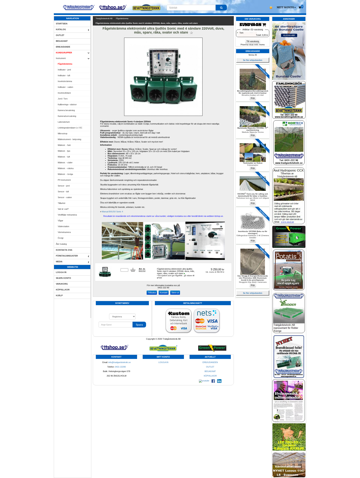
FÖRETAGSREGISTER (67, 256)
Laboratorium (64, 122)
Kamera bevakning (66, 110)
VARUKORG (62, 284)
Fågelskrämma (65, 64)
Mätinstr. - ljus (64, 151)
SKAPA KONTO (63, 278)
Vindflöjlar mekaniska (67, 215)
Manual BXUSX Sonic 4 (112, 211)
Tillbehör (61, 203)
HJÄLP (59, 295)
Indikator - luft (64, 75)
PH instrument (64, 180)
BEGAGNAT (62, 41)
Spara (139, 324)
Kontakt (163, 292)
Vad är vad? (63, 209)
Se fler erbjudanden (252, 60)
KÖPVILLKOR (63, 290)
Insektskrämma (65, 81)
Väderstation (63, 226)
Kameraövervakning (67, 116)
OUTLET (60, 35)
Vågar (60, 220)
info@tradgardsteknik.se (119, 362)
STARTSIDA (62, 23)
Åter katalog (61, 244)
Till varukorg (252, 41)
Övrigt (60, 238)
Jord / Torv (63, 99)
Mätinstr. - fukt (64, 145)
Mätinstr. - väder (65, 162)
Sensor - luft (63, 191)
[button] (286, 7)
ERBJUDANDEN (210, 362)
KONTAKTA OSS (64, 250)
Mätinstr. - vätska (66, 168)
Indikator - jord (64, 70)
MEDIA (59, 261)
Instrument (61, 58)
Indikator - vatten (65, 87)
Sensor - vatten (65, 197)
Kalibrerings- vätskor (67, 104)
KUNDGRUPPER (64, 52)
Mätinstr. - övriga (65, 174)
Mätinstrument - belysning (69, 139)
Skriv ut (175, 292)
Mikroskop (62, 133)
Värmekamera (64, 232)
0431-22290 (120, 367)
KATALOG (61, 29)
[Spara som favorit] (191, 32)
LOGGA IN (61, 272)
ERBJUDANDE (63, 47)
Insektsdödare (64, 93)
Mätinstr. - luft (64, 157)
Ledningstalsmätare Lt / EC (70, 128)
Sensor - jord (64, 186)
